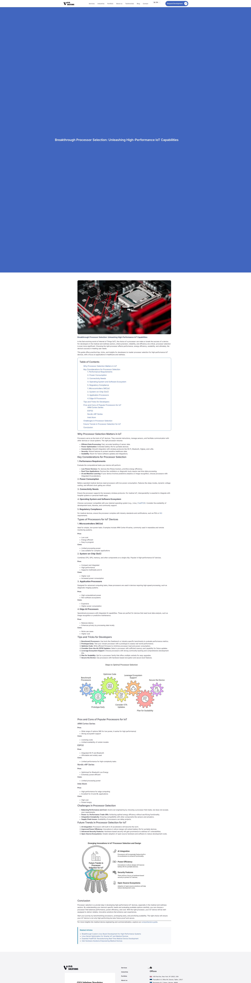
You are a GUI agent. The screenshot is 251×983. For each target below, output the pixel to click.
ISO (161, 513)
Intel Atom (91, 417)
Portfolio (110, 3)
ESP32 (90, 411)
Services (92, 3)
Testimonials (129, 3)
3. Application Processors (98, 395)
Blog (138, 3)
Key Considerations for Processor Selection (101, 369)
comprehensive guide (149, 922)
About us (119, 3)
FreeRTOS (141, 503)
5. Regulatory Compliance (98, 385)
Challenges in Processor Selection (97, 421)
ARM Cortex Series (95, 407)
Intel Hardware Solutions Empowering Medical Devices (102, 941)
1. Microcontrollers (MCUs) (98, 388)
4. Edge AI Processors (96, 398)
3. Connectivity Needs (96, 378)
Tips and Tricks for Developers (96, 402)
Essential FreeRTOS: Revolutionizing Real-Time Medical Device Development (110, 939)
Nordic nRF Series (95, 414)
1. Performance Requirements (99, 372)
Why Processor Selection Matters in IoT (100, 366)
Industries (101, 3)
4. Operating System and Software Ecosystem (106, 382)
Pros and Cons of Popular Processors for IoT (102, 405)
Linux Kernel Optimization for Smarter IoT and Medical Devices (105, 936)
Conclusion (88, 427)
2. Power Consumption (97, 375)
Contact (145, 3)
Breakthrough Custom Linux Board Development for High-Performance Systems (111, 934)
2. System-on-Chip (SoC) (98, 392)
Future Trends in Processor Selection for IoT (102, 424)
